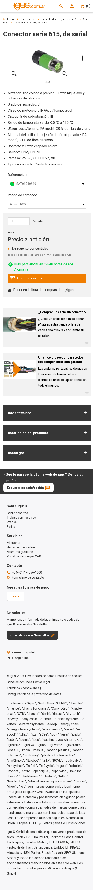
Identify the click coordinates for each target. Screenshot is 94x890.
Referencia (16, 175)
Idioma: (23, 652)
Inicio (10, 19)
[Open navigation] (6, 6)
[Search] (61, 6)
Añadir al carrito (26, 279)
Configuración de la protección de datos (34, 694)
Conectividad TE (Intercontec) (59, 19)
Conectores (27, 19)
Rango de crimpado (22, 195)
